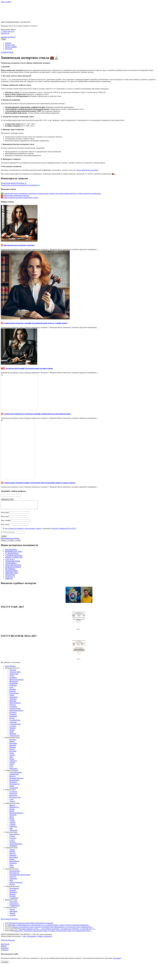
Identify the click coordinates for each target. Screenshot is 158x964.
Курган (12, 836)
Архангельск (14, 774)
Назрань (12, 894)
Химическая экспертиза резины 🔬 (14, 183)
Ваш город (5, 524)
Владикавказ (14, 888)
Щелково (12, 734)
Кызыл (12, 859)
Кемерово (13, 855)
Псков (11, 786)
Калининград (14, 780)
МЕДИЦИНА (10, 569)
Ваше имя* (5, 516)
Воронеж (12, 745)
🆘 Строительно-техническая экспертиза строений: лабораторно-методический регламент (36, 414)
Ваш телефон (6, 520)
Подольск (13, 712)
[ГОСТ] (79, 631)
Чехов (11, 732)
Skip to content (6, 2)
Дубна (11, 676)
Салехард (12, 838)
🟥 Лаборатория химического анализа (15, 195)
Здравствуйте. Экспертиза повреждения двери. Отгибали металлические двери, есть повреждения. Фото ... (52, 931)
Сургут (12, 840)
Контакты (8, 49)
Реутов (12, 718)
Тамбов (12, 763)
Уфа (10, 828)
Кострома (12, 751)
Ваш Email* (5, 512)
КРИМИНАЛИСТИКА (13, 551)
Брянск (12, 741)
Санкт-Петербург (15, 772)
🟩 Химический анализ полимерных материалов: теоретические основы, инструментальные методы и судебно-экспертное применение (51, 193)
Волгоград (13, 793)
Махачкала (13, 892)
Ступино (12, 726)
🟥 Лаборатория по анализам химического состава (19, 197)
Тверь (11, 764)
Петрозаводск (14, 784)
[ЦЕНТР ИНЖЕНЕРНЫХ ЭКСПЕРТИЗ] (10, 18)
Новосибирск (14, 861)
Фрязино (12, 728)
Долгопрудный (15, 672)
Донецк (12, 913)
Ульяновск (13, 826)
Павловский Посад (16, 710)
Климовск (13, 685)
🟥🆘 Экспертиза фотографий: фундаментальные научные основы (27, 368)
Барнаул (12, 851)
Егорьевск (13, 678)
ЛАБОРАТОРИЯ (7, 52)
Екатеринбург (14, 834)
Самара (12, 820)
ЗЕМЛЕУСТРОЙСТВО (14, 557)
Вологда (12, 776)
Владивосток (14, 873)
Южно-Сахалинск (16, 882)
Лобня (11, 695)
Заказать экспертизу (8, 37)
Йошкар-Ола (14, 807)
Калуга (12, 749)
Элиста (12, 801)
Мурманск (13, 782)
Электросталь (14, 735)
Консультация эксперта (9, 919)
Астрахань (13, 791)
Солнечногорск (15, 724)
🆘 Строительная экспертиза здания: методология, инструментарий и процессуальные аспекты (38, 483)
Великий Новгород (16, 778)
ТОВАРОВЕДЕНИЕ (12, 561)
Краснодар (13, 795)
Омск (11, 865)
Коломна (12, 689)
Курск (11, 753)
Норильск (13, 863)
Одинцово (13, 706)
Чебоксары (13, 830)
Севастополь (14, 904)
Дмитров (12, 670)
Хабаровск (13, 878)
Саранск (12, 822)
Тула (11, 766)
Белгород (12, 739)
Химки (12, 730)
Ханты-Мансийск (15, 844)
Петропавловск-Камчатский (19, 875)
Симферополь (14, 905)
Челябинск (13, 846)
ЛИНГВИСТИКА (11, 573)
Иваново (12, 747)
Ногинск (12, 705)
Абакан (12, 849)
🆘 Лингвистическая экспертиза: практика (18, 245)
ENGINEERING (11, 549)
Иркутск (12, 853)
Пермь (11, 819)
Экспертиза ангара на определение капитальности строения (31, 923)
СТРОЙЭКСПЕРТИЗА (13, 555)
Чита (11, 880)
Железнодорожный (16, 679)
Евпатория (13, 902)
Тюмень (12, 842)
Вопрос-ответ (10, 45)
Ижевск (12, 805)
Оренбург (13, 815)
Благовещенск (14, 871)
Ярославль (13, 768)
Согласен (5, 962)
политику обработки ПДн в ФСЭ (63, 528)
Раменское (13, 716)
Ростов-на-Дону (15, 797)
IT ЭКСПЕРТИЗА (12, 553)
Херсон (12, 909)
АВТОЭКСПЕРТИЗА (13, 565)
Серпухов (13, 722)
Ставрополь (13, 898)
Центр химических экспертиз (87, 170)
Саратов (12, 824)
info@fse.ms (5, 33)
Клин (11, 687)
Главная (8, 43)
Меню (3, 39)
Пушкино (13, 714)
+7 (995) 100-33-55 (7, 31)
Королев (12, 691)
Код (11, 499)
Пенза (11, 817)
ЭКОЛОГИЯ (10, 575)
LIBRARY (9, 578)
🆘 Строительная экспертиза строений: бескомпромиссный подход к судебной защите (34, 323)
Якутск (12, 884)
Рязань (11, 759)
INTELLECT (10, 577)
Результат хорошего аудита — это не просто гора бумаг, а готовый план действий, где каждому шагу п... (57, 929)
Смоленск (13, 761)
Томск (11, 867)
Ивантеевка (13, 683)
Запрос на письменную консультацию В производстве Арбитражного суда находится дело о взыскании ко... (53, 927)
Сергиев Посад (15, 720)
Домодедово (13, 674)
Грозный (12, 890)
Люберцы (13, 699)
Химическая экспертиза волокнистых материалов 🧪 (20, 185)
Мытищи (12, 701)
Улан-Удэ (12, 876)
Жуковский (13, 681)
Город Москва (10, 666)
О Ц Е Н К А (10, 559)
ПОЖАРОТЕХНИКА (13, 567)
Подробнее (117, 958)
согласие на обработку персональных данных (24, 528)
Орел (11, 757)
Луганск (12, 915)
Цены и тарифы (11, 47)
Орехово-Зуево (14, 708)
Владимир (13, 743)
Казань (12, 809)
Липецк (12, 755)
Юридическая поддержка (10, 538)
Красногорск (14, 693)
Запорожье (13, 911)
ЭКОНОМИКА (11, 563)
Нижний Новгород (16, 813)
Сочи (11, 799)
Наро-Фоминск (15, 703)
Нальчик (12, 896)
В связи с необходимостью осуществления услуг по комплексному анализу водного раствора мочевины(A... (50, 925)
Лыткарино (13, 697)
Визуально (5, 499)
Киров (11, 811)
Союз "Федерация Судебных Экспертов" (37, 936)
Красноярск (13, 857)
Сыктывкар (13, 788)
